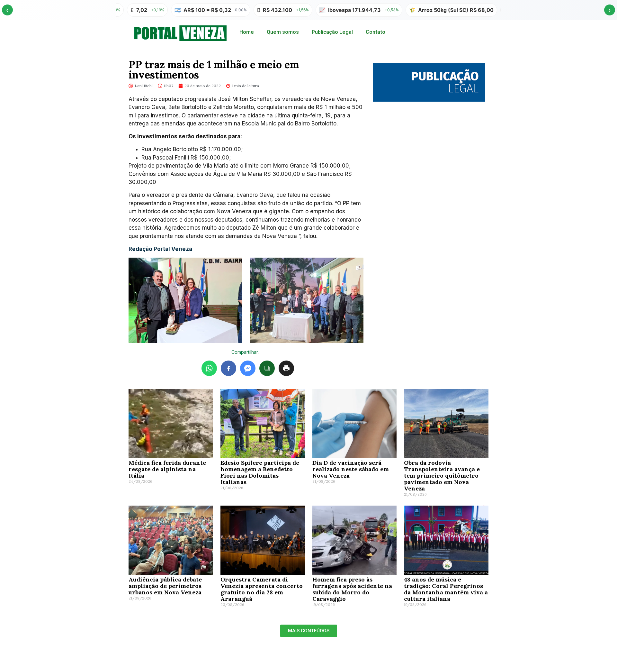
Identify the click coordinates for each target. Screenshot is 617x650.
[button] (308, 631)
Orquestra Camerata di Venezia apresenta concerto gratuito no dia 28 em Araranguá (261, 589)
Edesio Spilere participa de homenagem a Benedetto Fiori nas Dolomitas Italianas (259, 472)
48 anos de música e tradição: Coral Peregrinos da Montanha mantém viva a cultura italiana (446, 589)
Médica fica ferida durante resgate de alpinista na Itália (167, 469)
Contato (375, 32)
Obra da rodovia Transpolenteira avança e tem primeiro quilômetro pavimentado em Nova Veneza (442, 475)
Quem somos (283, 32)
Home (246, 32)
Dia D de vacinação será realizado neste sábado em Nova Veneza (350, 469)
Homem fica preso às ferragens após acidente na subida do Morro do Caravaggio (352, 589)
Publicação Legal (332, 32)
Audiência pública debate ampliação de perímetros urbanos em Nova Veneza (165, 586)
